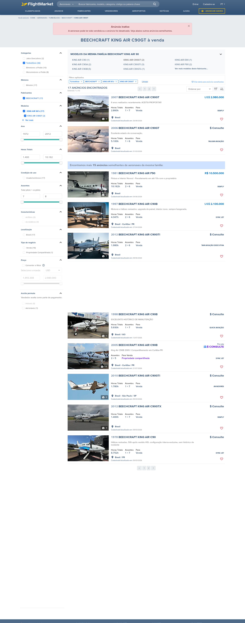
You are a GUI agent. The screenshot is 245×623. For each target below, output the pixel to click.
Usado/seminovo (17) (35, 178)
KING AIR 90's (108, 81)
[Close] (189, 26)
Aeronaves (42, 18)
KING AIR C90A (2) (81, 64)
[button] (155, 4)
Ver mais (29, 120)
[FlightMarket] (37, 4)
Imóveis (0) (30, 303)
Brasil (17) (30, 235)
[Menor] (222, 89)
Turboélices (54, 18)
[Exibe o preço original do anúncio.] (43, 265)
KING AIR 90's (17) (35, 111)
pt (221, 4)
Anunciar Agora (214, 11)
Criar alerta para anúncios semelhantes (209, 82)
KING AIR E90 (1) (183, 60)
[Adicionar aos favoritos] (221, 119)
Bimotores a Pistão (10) (36, 67)
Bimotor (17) (31, 85)
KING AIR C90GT (127, 81)
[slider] (22, 139)
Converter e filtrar (33, 265)
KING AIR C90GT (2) (36, 116)
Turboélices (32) (33, 63)
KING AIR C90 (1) (80, 60)
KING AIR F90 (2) (183, 64)
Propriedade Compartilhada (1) (39, 252)
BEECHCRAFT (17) (34, 98)
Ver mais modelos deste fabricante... (191, 68)
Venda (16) (31, 248)
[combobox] (117, 4)
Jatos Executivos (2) (35, 58)
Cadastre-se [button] (209, 4)
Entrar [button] (195, 4)
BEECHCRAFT (67, 18)
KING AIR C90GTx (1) (134, 69)
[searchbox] (117, 4)
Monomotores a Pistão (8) (37, 72)
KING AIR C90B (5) (81, 69)
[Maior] (216, 89)
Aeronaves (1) (32, 308)
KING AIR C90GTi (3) (133, 64)
